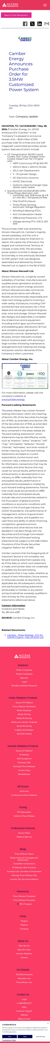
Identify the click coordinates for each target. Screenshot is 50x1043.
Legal (24, 682)
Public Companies (24, 670)
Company (24, 929)
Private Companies (24, 674)
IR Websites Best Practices (24, 867)
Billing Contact (24, 1019)
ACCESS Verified (24, 734)
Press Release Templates (24, 896)
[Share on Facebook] (25, 24)
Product (24, 921)
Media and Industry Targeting (24, 722)
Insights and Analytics (24, 730)
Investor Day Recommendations (24, 879)
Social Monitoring (24, 726)
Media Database (24, 710)
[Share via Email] (47, 24)
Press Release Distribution (24, 706)
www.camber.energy (13, 399)
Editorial (24, 1015)
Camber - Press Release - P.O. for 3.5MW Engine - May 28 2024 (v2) (25, 636)
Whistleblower (24, 774)
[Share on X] (32, 24)
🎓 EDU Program (24, 904)
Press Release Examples (24, 900)
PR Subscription (24, 812)
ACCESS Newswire (24, 974)
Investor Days (24, 770)
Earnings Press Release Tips (24, 875)
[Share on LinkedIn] (39, 24)
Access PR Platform (24, 702)
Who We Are (24, 946)
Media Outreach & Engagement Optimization (24, 859)
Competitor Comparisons (24, 863)
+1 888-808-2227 (24, 1003)
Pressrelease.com (24, 982)
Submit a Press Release (24, 816)
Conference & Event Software (24, 795)
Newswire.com (24, 978)
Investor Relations (24, 953)
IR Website (24, 755)
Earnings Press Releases (24, 766)
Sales (24, 1007)
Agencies (24, 678)
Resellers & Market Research (24, 685)
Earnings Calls (24, 762)
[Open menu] (45, 5)
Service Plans (24, 833)
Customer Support (24, 1011)
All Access (24, 791)
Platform (24, 925)
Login (24, 999)
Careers (24, 957)
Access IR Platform (24, 751)
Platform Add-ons (24, 837)
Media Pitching (24, 714)
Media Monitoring (24, 718)
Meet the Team (24, 950)
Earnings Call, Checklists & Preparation (24, 871)
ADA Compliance (24, 758)
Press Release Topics (24, 854)
